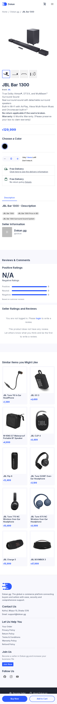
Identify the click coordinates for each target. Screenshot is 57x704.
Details (28, 182)
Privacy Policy (8, 630)
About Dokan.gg (40, 693)
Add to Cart (42, 699)
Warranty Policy (9, 641)
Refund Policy (8, 644)
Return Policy (8, 634)
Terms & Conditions (11, 637)
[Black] (4, 146)
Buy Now (15, 699)
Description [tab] (9, 197)
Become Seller (19, 693)
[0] (44, 4)
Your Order (7, 626)
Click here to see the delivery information (29, 172)
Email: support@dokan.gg (14, 614)
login (38, 318)
